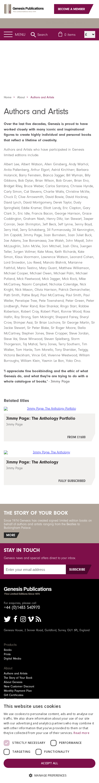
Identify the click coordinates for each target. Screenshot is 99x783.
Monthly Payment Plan (18, 690)
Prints (7, 654)
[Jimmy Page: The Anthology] (49, 471)
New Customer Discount (19, 686)
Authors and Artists (15, 673)
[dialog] (49, 741)
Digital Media (12, 658)
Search (42, 34)
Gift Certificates (13, 695)
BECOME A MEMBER (71, 9)
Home (8, 97)
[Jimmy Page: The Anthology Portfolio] (49, 427)
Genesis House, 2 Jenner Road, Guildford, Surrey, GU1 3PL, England (47, 630)
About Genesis (13, 682)
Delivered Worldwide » (68, 22)
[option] (49, 59)
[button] (49, 775)
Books (8, 650)
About (21, 97)
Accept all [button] (49, 763)
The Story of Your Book (18, 677)
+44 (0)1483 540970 (22, 607)
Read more (81, 733)
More (10, 535)
